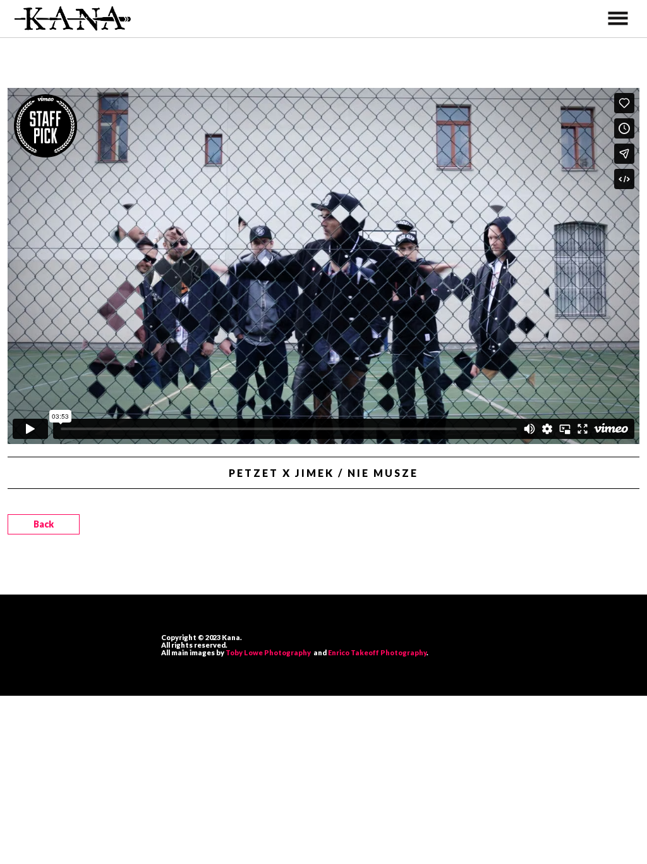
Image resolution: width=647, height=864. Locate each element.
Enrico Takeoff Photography (377, 652)
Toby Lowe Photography (269, 652)
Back (43, 524)
